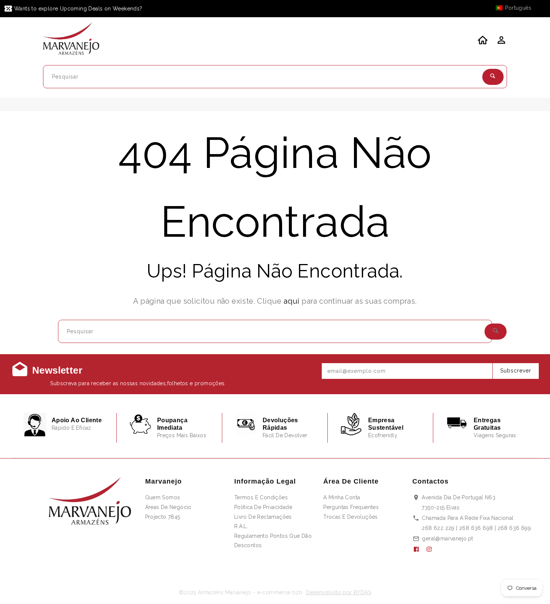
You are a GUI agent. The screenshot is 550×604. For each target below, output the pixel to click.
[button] (517, 7)
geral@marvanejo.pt (447, 539)
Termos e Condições (261, 497)
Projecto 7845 (162, 517)
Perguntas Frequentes (351, 507)
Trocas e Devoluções (350, 517)
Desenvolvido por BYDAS (338, 592)
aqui (292, 301)
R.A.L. (241, 526)
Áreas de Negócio (168, 507)
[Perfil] (500, 42)
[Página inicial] (76, 40)
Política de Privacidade (263, 507)
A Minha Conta (341, 497)
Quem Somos (162, 497)
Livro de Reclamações (263, 517)
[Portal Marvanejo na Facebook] (419, 549)
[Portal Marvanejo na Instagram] (432, 549)
